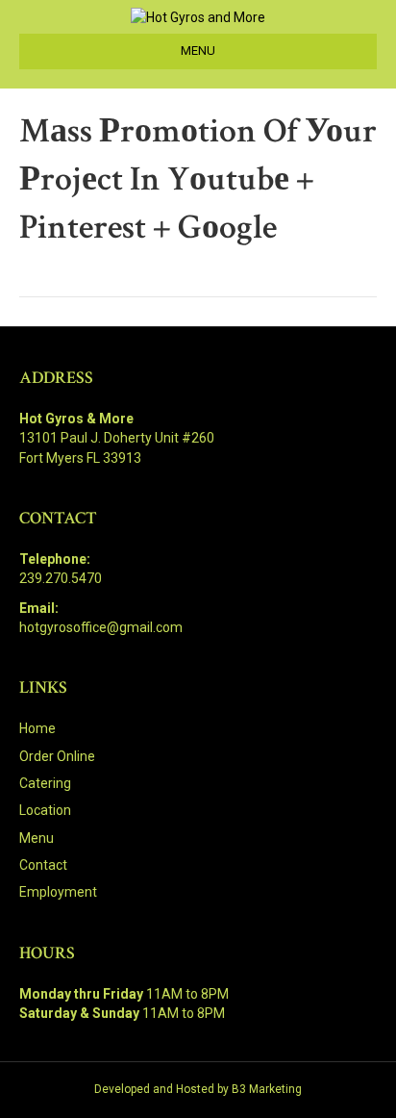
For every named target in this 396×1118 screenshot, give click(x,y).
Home (37, 728)
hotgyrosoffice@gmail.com (101, 627)
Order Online (57, 756)
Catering (45, 783)
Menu (36, 838)
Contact (43, 865)
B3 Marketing (267, 1089)
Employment (58, 892)
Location (45, 810)
